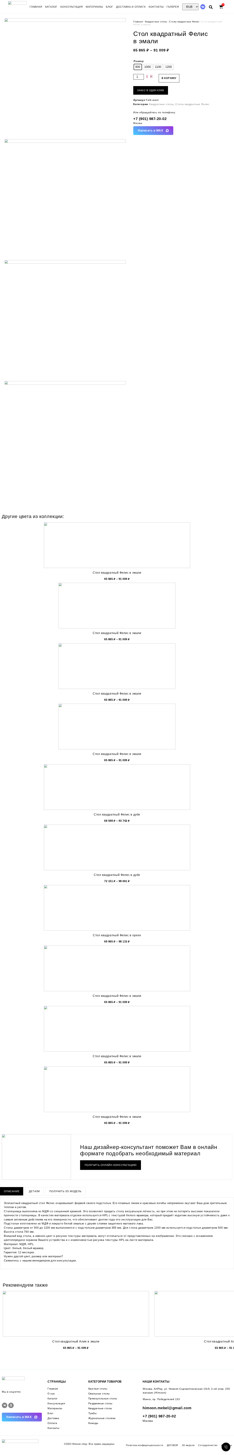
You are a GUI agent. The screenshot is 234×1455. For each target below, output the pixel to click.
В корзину (169, 78)
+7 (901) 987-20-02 (150, 119)
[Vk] (202, 6)
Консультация (71, 6)
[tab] (11, 1191)
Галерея (173, 6)
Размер (139, 61)
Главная (36, 6)
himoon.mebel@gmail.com (167, 1408)
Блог (109, 6)
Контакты (156, 6)
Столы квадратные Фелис (184, 21)
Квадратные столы (156, 21)
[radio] (137, 67)
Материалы (94, 6)
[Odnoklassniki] (11, 1405)
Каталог (51, 6)
